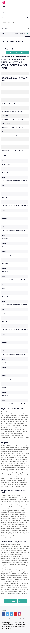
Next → (24, 52)
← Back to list (9, 49)
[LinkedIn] (11, 614)
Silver (12, 33)
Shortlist (22, 34)
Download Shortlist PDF (13, 42)
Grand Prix (2, 34)
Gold (7, 33)
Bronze (17, 33)
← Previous (12, 52)
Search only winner (8, 22)
